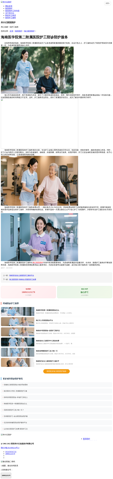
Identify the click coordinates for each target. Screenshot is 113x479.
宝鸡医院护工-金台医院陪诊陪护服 (15, 416)
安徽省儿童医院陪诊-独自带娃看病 (15, 385)
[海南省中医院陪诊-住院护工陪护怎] (17, 331)
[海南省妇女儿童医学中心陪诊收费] (17, 342)
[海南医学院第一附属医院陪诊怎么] (17, 311)
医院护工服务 (10, 18)
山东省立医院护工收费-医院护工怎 (15, 429)
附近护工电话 (10, 15)
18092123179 (10, 454)
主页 (11, 31)
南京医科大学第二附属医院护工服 (15, 391)
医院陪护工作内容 (12, 11)
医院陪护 (8, 8)
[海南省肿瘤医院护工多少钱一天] (17, 352)
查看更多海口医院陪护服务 (56, 371)
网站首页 (8, 6)
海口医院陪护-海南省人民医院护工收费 (22, 279)
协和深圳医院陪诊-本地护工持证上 (15, 397)
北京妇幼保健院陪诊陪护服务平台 (15, 422)
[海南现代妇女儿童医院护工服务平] (17, 362)
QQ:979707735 (10, 452)
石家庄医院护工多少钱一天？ (13, 410)
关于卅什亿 (9, 13)
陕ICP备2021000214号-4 (10, 448)
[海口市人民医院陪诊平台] (17, 321)
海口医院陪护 (29, 31)
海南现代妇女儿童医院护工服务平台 (21, 275)
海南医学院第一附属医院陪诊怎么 (15, 403)
